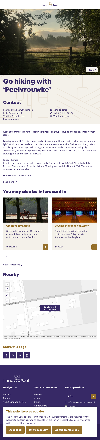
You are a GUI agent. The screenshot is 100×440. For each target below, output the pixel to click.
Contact (7, 394)
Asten (37, 398)
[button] (50, 309)
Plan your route (11, 119)
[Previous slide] (3, 42)
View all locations (11, 264)
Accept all (15, 430)
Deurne (38, 401)
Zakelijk (72, 406)
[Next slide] (97, 42)
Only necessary (38, 430)
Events (6, 398)
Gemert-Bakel (41, 405)
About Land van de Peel (14, 401)
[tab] (92, 69)
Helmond (38, 394)
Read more (8, 181)
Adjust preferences (67, 430)
